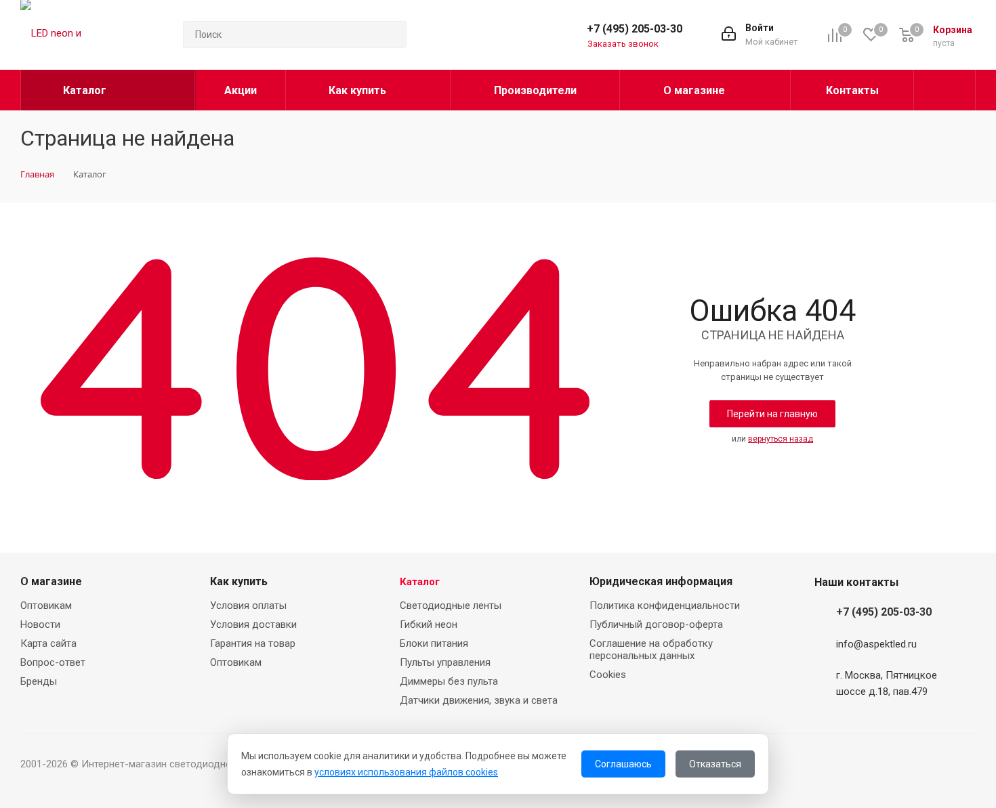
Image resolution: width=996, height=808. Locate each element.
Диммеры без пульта (449, 681)
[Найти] (390, 34)
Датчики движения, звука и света (479, 700)
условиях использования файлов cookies (406, 772)
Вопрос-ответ (52, 662)
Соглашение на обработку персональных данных (651, 649)
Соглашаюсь (623, 764)
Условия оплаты (248, 605)
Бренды (38, 681)
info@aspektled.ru (876, 644)
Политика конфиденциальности (664, 605)
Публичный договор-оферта (656, 624)
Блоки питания (434, 643)
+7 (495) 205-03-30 (634, 28)
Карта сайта (48, 643)
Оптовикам (46, 605)
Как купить (239, 581)
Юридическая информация (660, 581)
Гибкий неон (428, 624)
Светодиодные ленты (450, 605)
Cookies (607, 674)
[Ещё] (945, 90)
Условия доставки (253, 624)
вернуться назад (780, 439)
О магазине (51, 581)
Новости (40, 624)
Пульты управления (445, 662)
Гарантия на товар (252, 643)
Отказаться (715, 764)
